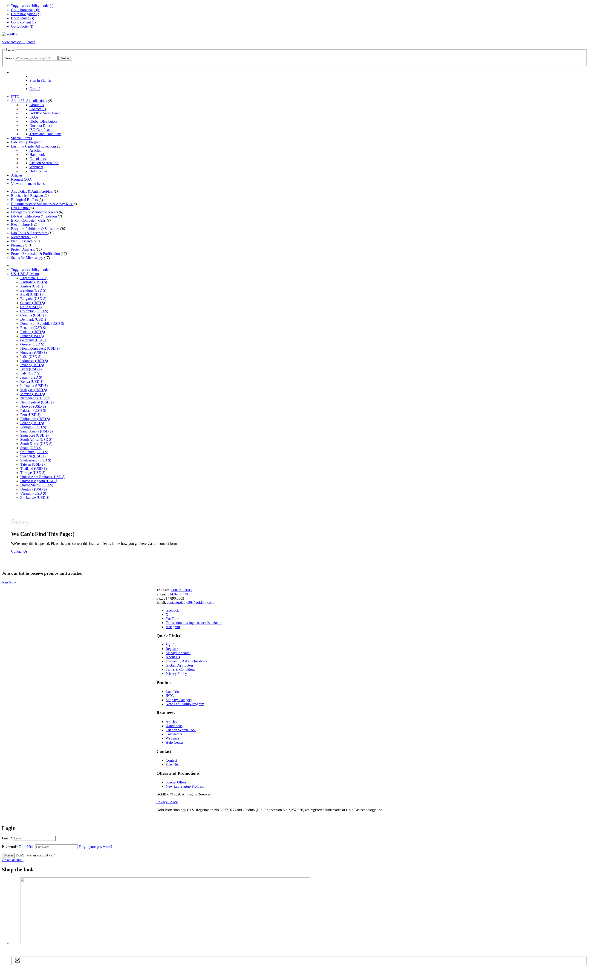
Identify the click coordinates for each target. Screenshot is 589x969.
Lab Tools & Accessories (29, 233)
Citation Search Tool (44, 163)
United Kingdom (39, 481)
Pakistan (33, 410)
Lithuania (34, 386)
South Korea (36, 444)
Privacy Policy (176, 674)
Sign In (171, 645)
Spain (31, 448)
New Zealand (37, 402)
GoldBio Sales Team (44, 113)
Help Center (38, 171)
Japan (31, 377)
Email (7, 838)
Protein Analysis (23, 249)
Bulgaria (33, 299)
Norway (33, 406)
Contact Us (37, 109)
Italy (30, 373)
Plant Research (22, 241)
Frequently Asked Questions (186, 661)
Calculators (37, 159)
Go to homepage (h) (25, 10)
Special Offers (21, 138)
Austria (32, 286)
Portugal (33, 427)
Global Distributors (43, 121)
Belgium (33, 290)
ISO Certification (41, 130)
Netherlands (35, 398)
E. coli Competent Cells (28, 220)
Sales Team (174, 764)
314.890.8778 (177, 594)
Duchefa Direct (40, 126)
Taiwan (32, 464)
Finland (32, 332)
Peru (30, 415)
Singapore (34, 435)
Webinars (36, 167)
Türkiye (32, 473)
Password (18, 847)
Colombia (34, 311)
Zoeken (65, 58)
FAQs (33, 117)
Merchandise (21, 237)
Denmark (33, 319)
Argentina (34, 278)
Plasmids (18, 245)
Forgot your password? (95, 847)
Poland (32, 423)
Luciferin (172, 691)
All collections (36, 101)
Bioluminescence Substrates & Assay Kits (42, 204)
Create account (12, 860)
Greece (32, 344)
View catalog (12, 42)
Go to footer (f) (22, 26)
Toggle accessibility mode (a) (32, 6)
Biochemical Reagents (27, 195)
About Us (18, 101)
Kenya (31, 381)
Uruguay (33, 489)
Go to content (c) (23, 22)
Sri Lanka (34, 452)
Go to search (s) (22, 18)
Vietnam (33, 493)
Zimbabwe (34, 497)
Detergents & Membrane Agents (35, 212)
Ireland (32, 365)
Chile (31, 307)
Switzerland (35, 460)
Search (9, 58)
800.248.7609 (181, 590)
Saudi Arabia (36, 431)
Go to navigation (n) (25, 14)
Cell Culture (20, 208)
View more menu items (28, 184)
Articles (35, 150)
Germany (33, 340)
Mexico (32, 394)
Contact (171, 760)
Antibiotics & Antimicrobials (32, 191)
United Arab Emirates (42, 477)
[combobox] (36, 58)
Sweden (33, 456)
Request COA (21, 179)
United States (36, 485)
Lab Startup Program (26, 142)
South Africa (36, 439)
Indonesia (34, 361)
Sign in (8, 855)
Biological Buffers (25, 200)
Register (172, 649)
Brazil (31, 294)
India (30, 357)
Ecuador (33, 328)
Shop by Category (179, 700)
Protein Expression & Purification (36, 253)
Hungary (33, 352)
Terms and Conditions (45, 134)
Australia (33, 282)
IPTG (15, 97)
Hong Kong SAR (40, 348)
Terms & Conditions (180, 669)
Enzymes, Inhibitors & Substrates (35, 229)
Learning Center (23, 146)
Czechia (33, 315)
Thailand (33, 468)
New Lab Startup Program (185, 704)
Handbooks (37, 155)
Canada (32, 303)
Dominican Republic (42, 323)
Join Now (9, 582)
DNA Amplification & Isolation (34, 216)
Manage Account (178, 653)
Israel (31, 369)
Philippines (35, 419)
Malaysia (33, 390)
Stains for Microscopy (27, 258)
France (32, 336)
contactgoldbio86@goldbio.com (190, 602)
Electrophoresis (22, 224)
